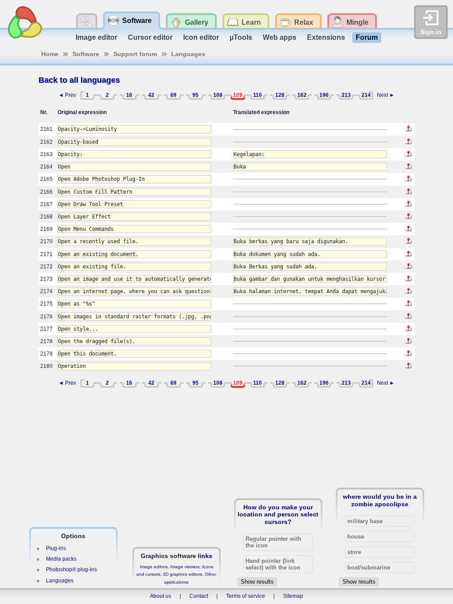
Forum (367, 37)
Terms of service (245, 596)
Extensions (326, 37)
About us (160, 596)
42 (151, 95)
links (205, 555)
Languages (188, 53)
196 (324, 95)
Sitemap (293, 596)
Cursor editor (150, 37)
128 (279, 95)
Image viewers (185, 566)
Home (49, 53)
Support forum (135, 53)
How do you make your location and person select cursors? (278, 514)
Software (86, 53)
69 (173, 95)
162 (302, 95)
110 (257, 95)
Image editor (96, 37)
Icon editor (201, 37)
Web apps (279, 37)
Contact (198, 596)
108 (218, 95)
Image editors (154, 566)
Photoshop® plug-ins (71, 569)
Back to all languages (79, 80)
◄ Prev (67, 95)
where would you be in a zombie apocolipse (380, 500)
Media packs (61, 559)
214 (366, 95)
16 (129, 95)
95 (195, 95)
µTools (241, 37)
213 (346, 95)
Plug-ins (56, 548)
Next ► (386, 95)
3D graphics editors (182, 574)
